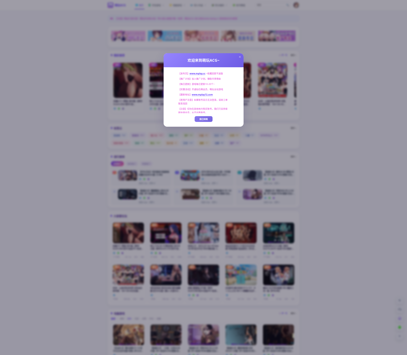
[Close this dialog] (239, 56)
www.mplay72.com (202, 94)
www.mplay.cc (197, 73)
